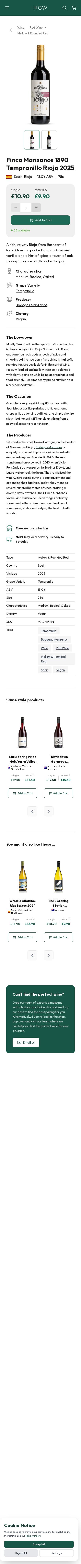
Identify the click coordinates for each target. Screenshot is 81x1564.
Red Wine (36, 27)
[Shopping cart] (74, 8)
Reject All (21, 1553)
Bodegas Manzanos (31, 305)
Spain (41, 565)
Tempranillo (25, 291)
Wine (20, 27)
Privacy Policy (33, 1535)
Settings (57, 1553)
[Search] (64, 8)
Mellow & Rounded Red (32, 33)
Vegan (60, 670)
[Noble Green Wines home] (40, 8)
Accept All (39, 1544)
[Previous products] (32, 811)
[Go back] (11, 30)
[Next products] (48, 811)
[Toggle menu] (7, 8)
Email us (29, 1042)
